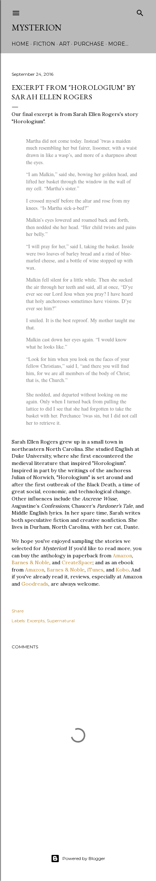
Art (64, 44)
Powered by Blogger (83, 858)
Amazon (122, 555)
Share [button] (18, 611)
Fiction (44, 44)
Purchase (89, 44)
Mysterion (37, 27)
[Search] (140, 11)
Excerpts (36, 620)
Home (20, 44)
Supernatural (61, 620)
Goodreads (34, 584)
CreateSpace (77, 562)
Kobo (122, 569)
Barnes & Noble (30, 562)
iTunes (95, 569)
